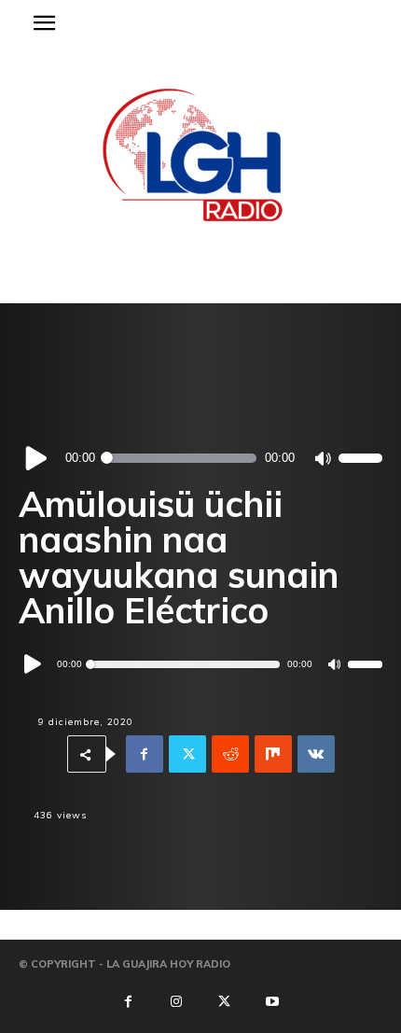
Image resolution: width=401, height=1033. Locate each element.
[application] (200, 458)
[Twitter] (187, 755)
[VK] (316, 755)
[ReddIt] (230, 755)
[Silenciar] (322, 458)
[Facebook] (144, 755)
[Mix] (273, 755)
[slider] (360, 458)
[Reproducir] (37, 458)
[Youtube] (272, 1002)
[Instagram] (176, 1002)
